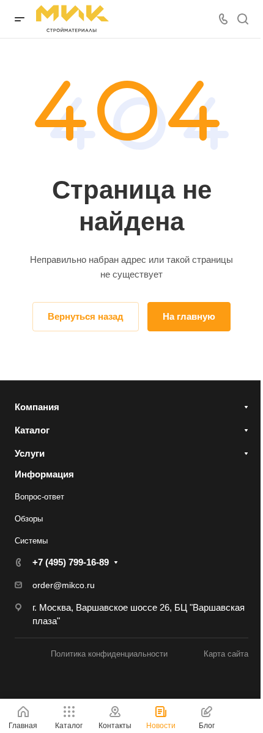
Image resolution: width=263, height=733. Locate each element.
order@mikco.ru (63, 585)
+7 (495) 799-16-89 (70, 562)
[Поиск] (242, 19)
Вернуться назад (86, 316)
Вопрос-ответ (39, 496)
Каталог (32, 430)
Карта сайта (226, 653)
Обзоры (29, 518)
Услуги (30, 453)
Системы (31, 540)
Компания (37, 407)
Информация (44, 474)
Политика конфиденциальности (109, 653)
